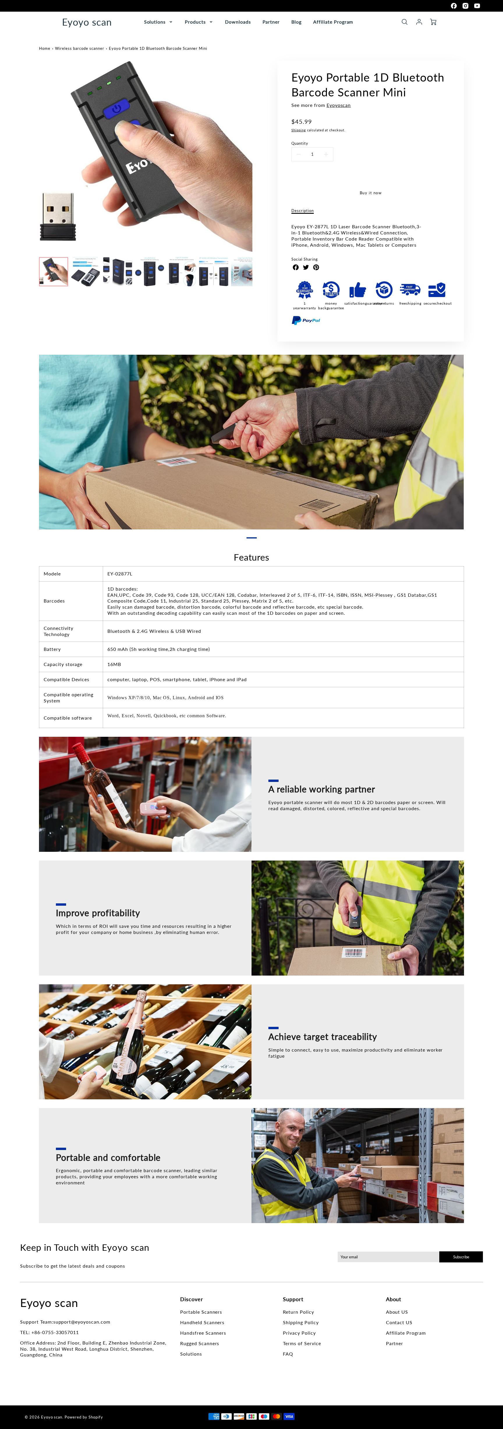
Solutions (155, 21)
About (393, 1299)
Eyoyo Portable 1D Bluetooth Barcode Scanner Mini (158, 48)
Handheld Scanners (202, 1322)
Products (195, 21)
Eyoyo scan (49, 1302)
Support (293, 1299)
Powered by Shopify (84, 1417)
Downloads (238, 21)
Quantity (299, 143)
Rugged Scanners (199, 1343)
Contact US (399, 1322)
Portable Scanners (201, 1312)
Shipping (298, 130)
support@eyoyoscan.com (81, 1321)
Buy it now (371, 192)
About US (397, 1312)
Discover (191, 1299)
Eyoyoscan (339, 105)
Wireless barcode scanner (79, 48)
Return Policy (298, 1312)
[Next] (256, 156)
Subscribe (461, 1257)
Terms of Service (302, 1343)
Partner (271, 21)
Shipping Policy (300, 1322)
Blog (296, 21)
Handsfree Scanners (203, 1333)
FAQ (288, 1353)
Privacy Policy (299, 1333)
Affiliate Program (333, 21)
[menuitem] (158, 22)
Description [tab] (302, 210)
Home (44, 48)
